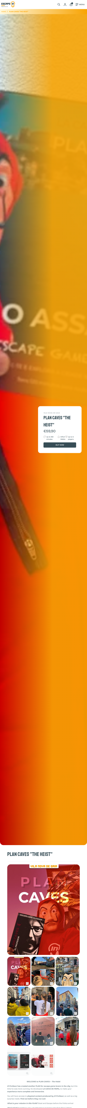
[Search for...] (59, 4)
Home (3, 12)
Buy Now (60, 445)
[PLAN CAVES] (18, 971)
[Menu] (80, 4)
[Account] (65, 4)
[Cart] (71, 4)
